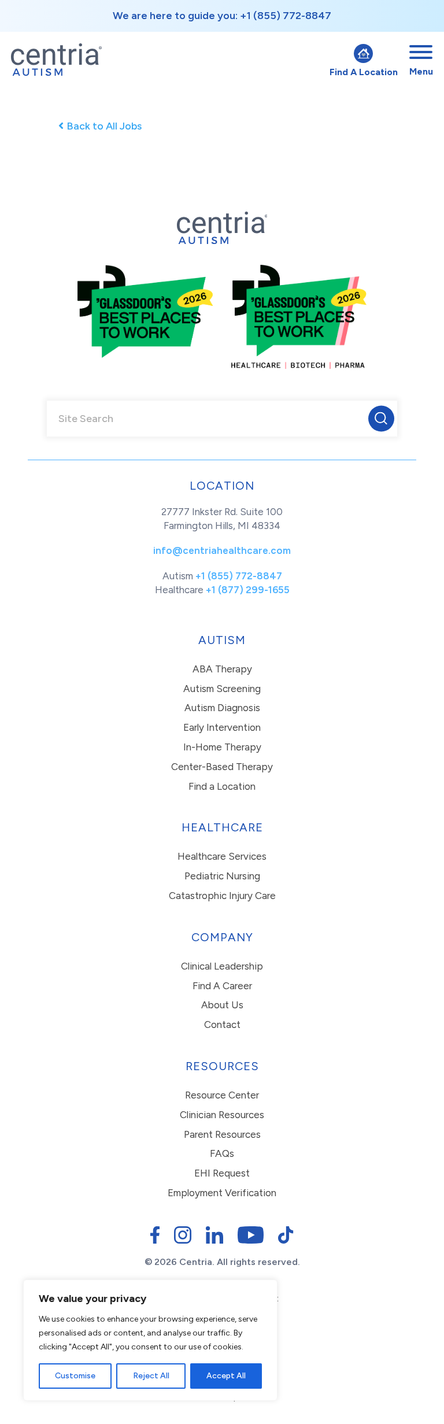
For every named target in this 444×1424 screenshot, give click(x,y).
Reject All (151, 1376)
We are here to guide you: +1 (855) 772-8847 (222, 15)
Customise (75, 1376)
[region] (150, 1340)
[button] (381, 418)
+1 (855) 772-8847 (238, 576)
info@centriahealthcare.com (222, 550)
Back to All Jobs (104, 126)
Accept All (226, 1376)
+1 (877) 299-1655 (248, 590)
